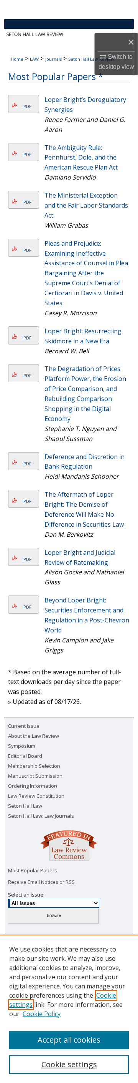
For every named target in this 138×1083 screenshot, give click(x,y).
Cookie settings (69, 1064)
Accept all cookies (69, 1040)
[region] (69, 1009)
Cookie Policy (42, 1014)
